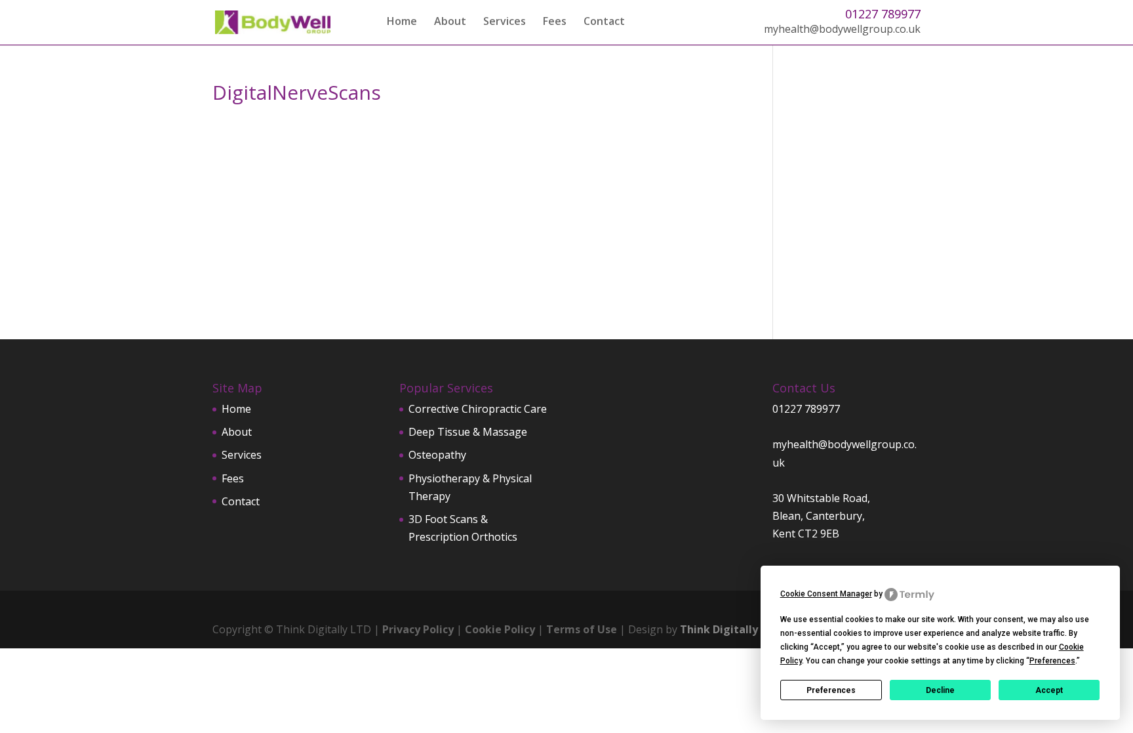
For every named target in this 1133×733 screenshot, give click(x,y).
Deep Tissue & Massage (467, 432)
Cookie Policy (500, 629)
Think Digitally (719, 629)
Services (504, 22)
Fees (554, 22)
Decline (940, 690)
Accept (1049, 690)
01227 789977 (883, 14)
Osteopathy (437, 455)
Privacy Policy (418, 629)
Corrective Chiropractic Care (477, 409)
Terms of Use (581, 629)
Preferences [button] (1052, 660)
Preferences (831, 690)
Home (402, 22)
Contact (604, 22)
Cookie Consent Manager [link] (826, 593)
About (450, 22)
